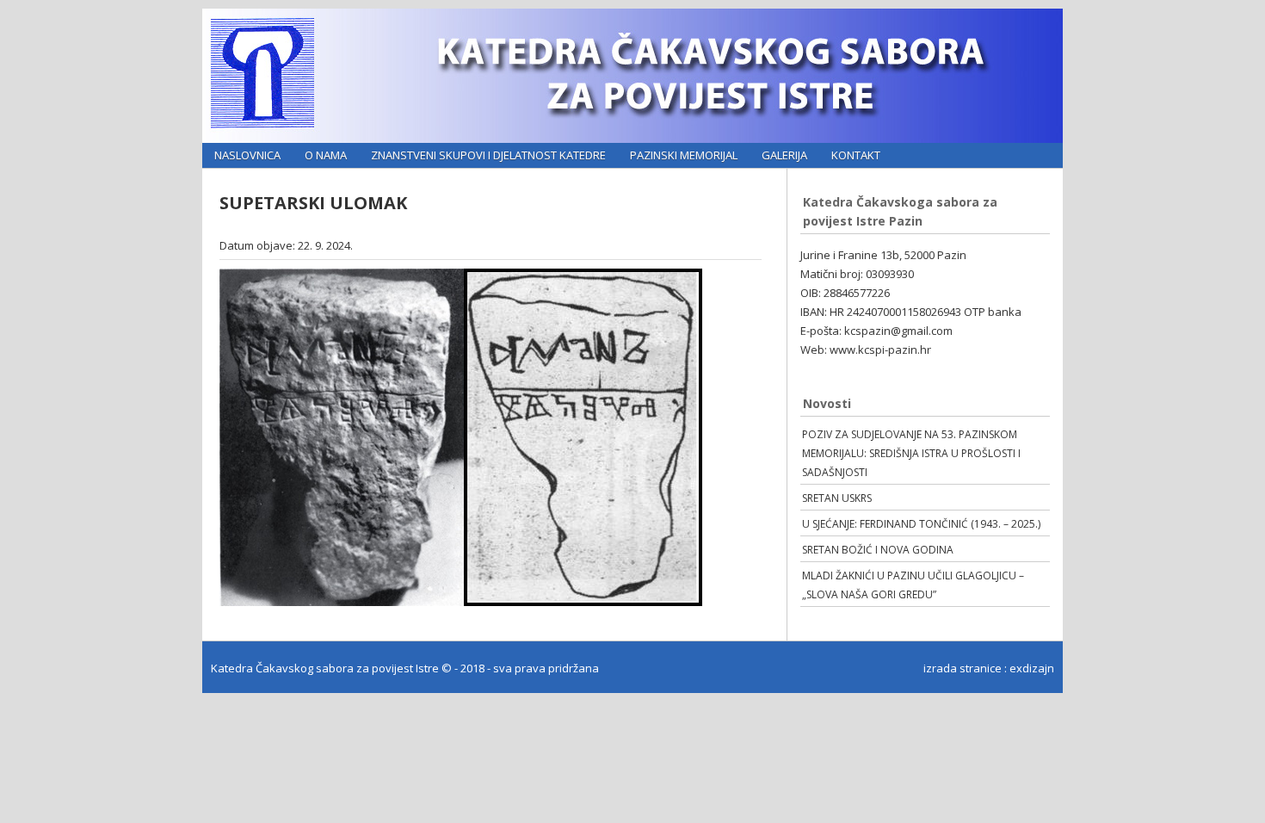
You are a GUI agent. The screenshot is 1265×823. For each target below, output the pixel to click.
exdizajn (1031, 668)
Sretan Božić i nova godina (877, 549)
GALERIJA (784, 155)
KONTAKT (855, 155)
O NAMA (326, 155)
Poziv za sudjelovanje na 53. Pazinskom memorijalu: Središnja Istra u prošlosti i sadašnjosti (911, 453)
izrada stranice (962, 668)
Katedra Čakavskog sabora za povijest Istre (326, 668)
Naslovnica (247, 155)
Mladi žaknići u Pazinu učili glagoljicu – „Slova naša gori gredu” (913, 585)
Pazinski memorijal (683, 155)
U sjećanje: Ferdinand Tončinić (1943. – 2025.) (921, 524)
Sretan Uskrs (837, 498)
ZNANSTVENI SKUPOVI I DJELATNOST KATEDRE (488, 155)
